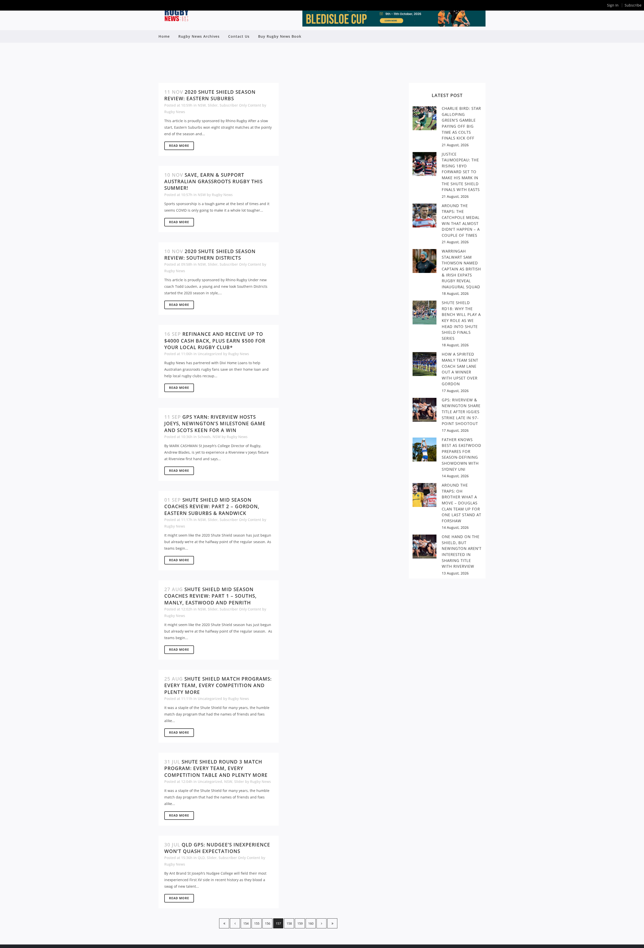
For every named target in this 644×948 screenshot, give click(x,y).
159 (300, 923)
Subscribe (633, 5)
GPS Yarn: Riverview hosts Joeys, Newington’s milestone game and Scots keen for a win (215, 424)
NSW (202, 105)
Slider (213, 105)
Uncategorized (210, 353)
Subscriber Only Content (240, 105)
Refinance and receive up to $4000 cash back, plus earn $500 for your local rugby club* (214, 341)
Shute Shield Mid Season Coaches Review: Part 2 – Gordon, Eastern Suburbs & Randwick (211, 506)
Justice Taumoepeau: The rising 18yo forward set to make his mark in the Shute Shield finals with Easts (461, 172)
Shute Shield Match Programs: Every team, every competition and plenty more (218, 685)
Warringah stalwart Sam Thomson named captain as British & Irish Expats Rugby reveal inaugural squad (461, 269)
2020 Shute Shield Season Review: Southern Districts (210, 254)
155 (256, 923)
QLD (201, 857)
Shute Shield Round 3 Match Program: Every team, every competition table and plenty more (216, 768)
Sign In (613, 5)
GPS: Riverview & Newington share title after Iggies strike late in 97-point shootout (461, 411)
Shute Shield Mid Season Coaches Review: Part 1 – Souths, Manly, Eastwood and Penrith (210, 596)
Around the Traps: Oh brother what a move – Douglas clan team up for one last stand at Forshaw (461, 503)
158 (289, 923)
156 (267, 923)
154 (246, 923)
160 (310, 923)
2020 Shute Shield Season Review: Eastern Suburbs (210, 95)
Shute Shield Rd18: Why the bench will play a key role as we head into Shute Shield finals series (461, 320)
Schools (204, 436)
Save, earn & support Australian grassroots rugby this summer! (213, 182)
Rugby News (174, 111)
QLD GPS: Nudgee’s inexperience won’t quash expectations (217, 848)
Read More (179, 146)
